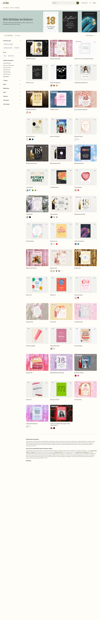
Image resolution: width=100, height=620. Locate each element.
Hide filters (10, 35)
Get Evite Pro (85, 3)
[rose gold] (51, 271)
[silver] (51, 85)
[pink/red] (35, 190)
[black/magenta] (78, 298)
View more (6, 76)
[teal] (78, 244)
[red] (78, 190)
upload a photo (58, 452)
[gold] (57, 85)
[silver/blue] (59, 271)
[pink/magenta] (76, 298)
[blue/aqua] (30, 190)
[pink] (30, 112)
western (33, 452)
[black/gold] (57, 271)
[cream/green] (27, 190)
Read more (28, 460)
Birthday (12, 7)
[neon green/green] (32, 190)
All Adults (17, 7)
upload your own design (82, 452)
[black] (30, 139)
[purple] (76, 244)
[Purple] (27, 217)
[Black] (30, 217)
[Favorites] (90, 3)
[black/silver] (54, 271)
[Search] (77, 3)
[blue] (32, 139)
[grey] (54, 349)
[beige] (27, 139)
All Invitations (6, 7)
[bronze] (54, 85)
